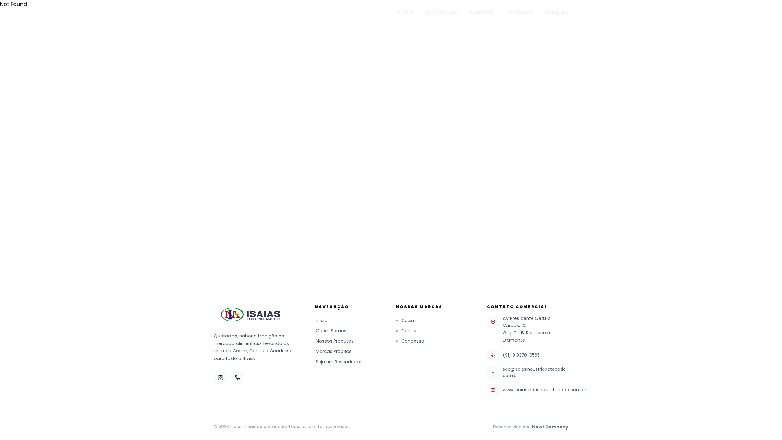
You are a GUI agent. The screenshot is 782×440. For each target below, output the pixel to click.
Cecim (408, 320)
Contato (556, 12)
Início (405, 12)
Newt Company (550, 427)
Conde (408, 331)
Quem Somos (441, 12)
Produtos (482, 12)
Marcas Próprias (334, 351)
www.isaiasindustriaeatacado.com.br (544, 390)
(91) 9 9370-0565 (521, 355)
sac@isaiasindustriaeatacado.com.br (535, 372)
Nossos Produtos (335, 341)
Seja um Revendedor (338, 362)
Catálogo (520, 12)
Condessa (412, 341)
